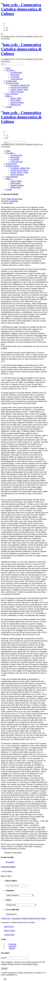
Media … (9, 96)
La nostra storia (16, 72)
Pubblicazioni (15, 105)
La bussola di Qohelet (8, 867)
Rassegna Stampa (17, 102)
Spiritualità (14, 201)
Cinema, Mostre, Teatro (19, 90)
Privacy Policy (9, 931)
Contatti (9, 107)
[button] (13, 876)
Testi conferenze (12, 94)
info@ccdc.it (9, 926)
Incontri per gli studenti (19, 87)
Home (8, 68)
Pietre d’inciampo (17, 92)
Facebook (12, 944)
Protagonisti (14, 74)
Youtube (11, 948)
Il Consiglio (14, 77)
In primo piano (11, 81)
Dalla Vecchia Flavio (14, 199)
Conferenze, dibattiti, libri (20, 85)
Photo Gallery (15, 100)
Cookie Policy (9, 935)
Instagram (12, 946)
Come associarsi (16, 79)
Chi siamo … (11, 70)
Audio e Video (16, 98)
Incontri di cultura (12, 83)
